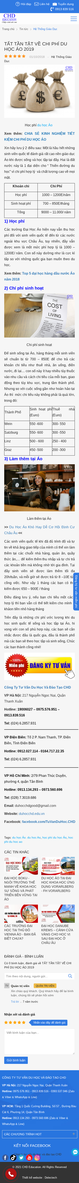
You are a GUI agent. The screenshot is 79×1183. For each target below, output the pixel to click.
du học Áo (44, 125)
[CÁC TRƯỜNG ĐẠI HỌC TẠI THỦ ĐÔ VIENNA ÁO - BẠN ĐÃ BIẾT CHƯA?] (21, 914)
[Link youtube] (29, 1157)
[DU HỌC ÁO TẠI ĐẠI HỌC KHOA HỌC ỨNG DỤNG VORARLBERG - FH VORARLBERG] (58, 866)
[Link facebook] (5, 1157)
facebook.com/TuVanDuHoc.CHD (48, 822)
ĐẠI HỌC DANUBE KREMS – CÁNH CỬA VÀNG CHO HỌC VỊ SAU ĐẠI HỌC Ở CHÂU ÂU (57, 934)
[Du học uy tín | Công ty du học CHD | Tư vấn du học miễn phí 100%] (9, 18)
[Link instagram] (37, 1157)
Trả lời (15, 1001)
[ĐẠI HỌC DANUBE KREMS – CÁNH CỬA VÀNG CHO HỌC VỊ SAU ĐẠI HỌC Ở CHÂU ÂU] (58, 914)
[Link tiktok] (13, 1157)
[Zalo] (75, 1152)
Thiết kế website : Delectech (39, 1177)
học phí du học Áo (54, 837)
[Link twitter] (21, 1157)
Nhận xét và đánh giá (19, 1014)
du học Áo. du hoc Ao (26, 837)
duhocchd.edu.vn (32, 813)
